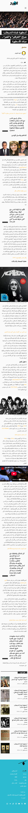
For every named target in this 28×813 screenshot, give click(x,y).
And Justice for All (17, 380)
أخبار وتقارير (14, 771)
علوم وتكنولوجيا (22, 783)
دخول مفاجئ (23, 786)
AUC (24, 426)
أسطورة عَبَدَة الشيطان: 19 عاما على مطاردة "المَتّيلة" (14, 113)
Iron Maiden (5, 428)
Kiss (25, 385)
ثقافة (16, 777)
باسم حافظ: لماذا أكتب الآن (20, 191)
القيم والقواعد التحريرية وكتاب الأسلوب (16, 795)
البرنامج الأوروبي (22, 167)
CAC (19, 426)
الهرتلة (15, 100)
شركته (22, 180)
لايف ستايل (14, 783)
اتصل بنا (23, 798)
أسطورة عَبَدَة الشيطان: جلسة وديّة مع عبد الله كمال (15, 731)
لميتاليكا (12, 438)
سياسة (24, 774)
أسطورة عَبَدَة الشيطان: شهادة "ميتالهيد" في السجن (15, 677)
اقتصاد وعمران (13, 774)
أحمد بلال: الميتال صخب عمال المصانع (17, 620)
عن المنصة (23, 792)
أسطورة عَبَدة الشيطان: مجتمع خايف (18, 744)
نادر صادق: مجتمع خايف (20, 435)
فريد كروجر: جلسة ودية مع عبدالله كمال (16, 549)
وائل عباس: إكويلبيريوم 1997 (19, 258)
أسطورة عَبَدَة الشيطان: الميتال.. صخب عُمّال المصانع (15, 718)
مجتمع (24, 47)
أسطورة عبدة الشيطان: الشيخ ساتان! (18, 705)
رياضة (15, 780)
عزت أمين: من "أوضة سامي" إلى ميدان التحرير (15, 332)
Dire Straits (14, 387)
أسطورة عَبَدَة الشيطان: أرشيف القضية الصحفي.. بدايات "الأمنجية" (14, 691)
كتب (16, 105)
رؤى (25, 780)
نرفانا (5, 438)
